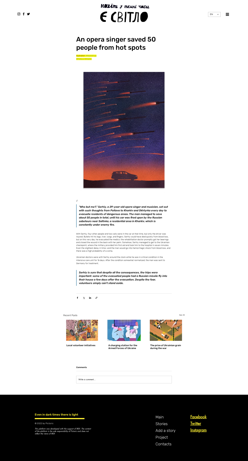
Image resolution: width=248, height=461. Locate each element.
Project (162, 437)
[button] (227, 14)
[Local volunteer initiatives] (82, 330)
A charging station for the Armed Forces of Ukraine (122, 347)
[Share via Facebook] (77, 298)
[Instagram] (19, 14)
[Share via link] (96, 298)
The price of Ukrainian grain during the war (165, 347)
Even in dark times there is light (56, 414)
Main (160, 417)
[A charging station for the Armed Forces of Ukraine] (124, 330)
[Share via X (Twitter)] (84, 298)
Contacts (164, 444)
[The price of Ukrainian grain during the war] (166, 330)
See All (182, 315)
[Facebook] (24, 14)
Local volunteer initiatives (80, 345)
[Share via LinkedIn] (90, 298)
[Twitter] (28, 14)
